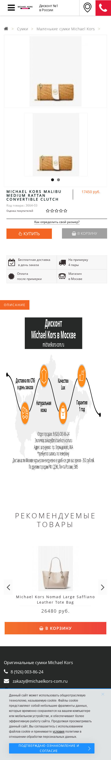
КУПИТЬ (31, 233)
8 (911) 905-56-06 (103, 8)
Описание (15, 305)
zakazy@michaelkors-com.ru (40, 681)
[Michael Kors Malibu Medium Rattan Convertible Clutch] (55, 71)
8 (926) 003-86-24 (27, 672)
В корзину (87, 233)
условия (59, 731)
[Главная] (6, 28)
